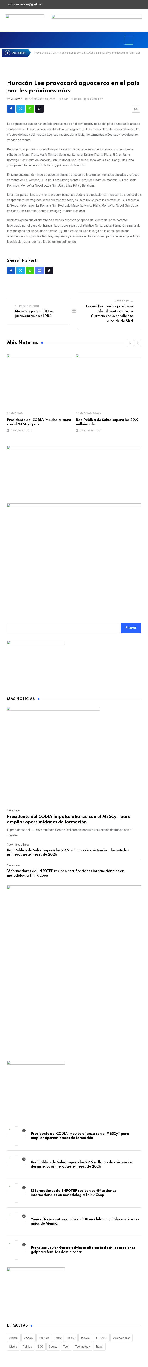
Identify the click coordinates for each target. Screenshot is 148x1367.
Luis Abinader (121, 1337)
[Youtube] (137, 4)
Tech (66, 1346)
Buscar (131, 628)
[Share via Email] (136, 109)
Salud (97, 412)
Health (71, 1337)
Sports (53, 1346)
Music (13, 1346)
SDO (40, 1346)
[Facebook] (124, 4)
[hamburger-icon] (128, 40)
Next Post (122, 301)
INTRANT (101, 1337)
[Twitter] (131, 4)
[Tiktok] (39, 109)
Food (58, 1337)
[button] (130, 343)
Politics (27, 1346)
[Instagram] (144, 4)
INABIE (85, 1337)
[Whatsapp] (30, 109)
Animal (13, 1337)
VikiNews (16, 99)
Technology (82, 1346)
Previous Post (29, 306)
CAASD (28, 1337)
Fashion (44, 1337)
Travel (99, 1346)
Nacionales (15, 412)
